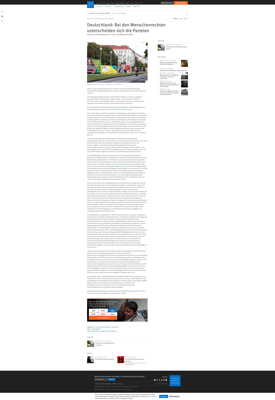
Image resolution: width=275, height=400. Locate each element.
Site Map (114, 383)
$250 (113, 310)
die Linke (93, 183)
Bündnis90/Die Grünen (120, 109)
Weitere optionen (174, 396)
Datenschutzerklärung (106, 383)
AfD (118, 276)
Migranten (114, 331)
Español (136, 3)
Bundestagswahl (95, 329)
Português (127, 3)
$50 (93, 310)
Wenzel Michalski (128, 99)
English (108, 3)
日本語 (121, 3)
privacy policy (151, 396)
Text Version (119, 383)
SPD (111, 109)
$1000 (103, 314)
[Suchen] (172, 3)
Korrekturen (97, 383)
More (142, 3)
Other (112, 314)
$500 (93, 314)
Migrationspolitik (127, 89)
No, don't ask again (121, 13)
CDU (88, 113)
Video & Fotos (119, 6)
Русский (132, 3)
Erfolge (128, 6)
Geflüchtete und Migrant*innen (101, 331)
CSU (94, 113)
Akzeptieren (164, 396)
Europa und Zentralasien (103, 327)
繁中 (104, 3)
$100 (103, 310)
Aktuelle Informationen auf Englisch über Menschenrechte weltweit (120, 376)
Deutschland (91, 101)
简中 (101, 3)
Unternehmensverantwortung (125, 164)
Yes (113, 13)
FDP (131, 109)
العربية (97, 3)
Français (113, 3)
